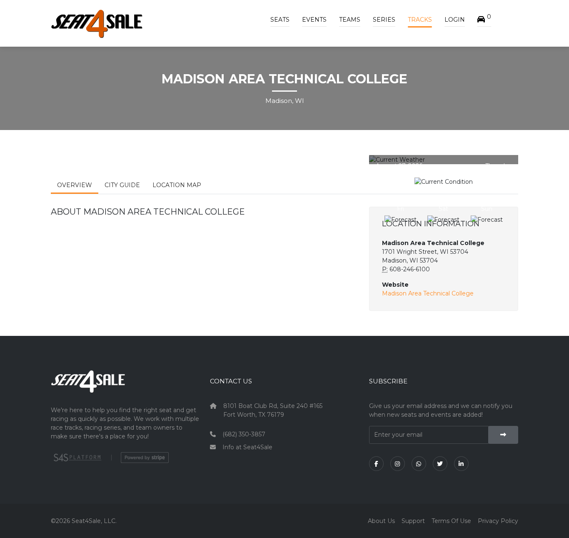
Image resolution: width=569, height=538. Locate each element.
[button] (484, 19)
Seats (279, 19)
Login (454, 19)
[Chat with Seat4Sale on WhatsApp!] (419, 463)
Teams (349, 19)
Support (413, 521)
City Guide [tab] (122, 185)
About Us (381, 521)
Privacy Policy (498, 521)
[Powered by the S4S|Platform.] (76, 457)
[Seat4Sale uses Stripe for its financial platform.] (145, 457)
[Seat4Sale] (125, 387)
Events (314, 19)
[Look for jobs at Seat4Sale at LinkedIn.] (461, 463)
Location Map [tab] (176, 185)
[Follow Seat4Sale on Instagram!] (397, 463)
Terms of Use (451, 521)
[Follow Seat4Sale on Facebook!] (376, 463)
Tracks (420, 19)
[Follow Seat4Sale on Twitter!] (440, 463)
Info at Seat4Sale (247, 447)
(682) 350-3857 (243, 434)
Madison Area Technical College (428, 293)
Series (384, 19)
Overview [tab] (74, 185)
